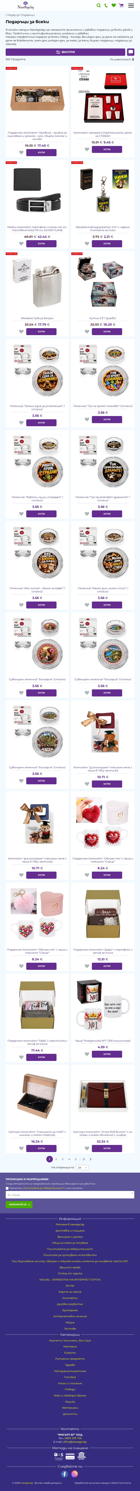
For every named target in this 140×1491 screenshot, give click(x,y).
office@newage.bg (75, 1441)
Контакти (70, 1298)
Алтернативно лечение (70, 1316)
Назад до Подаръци (21, 15)
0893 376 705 (73, 1438)
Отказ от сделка (70, 1273)
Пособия (70, 1377)
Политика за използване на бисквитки (70, 1255)
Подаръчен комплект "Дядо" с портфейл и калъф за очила (103, 951)
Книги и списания (70, 1383)
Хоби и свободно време (70, 1395)
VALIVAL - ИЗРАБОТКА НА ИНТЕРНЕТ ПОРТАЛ (70, 1279)
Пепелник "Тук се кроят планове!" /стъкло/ (103, 406)
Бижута (70, 1352)
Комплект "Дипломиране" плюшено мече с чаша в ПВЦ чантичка (102, 769)
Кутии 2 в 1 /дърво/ (103, 318)
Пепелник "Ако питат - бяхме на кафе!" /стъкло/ (37, 590)
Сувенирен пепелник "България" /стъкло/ (37, 679)
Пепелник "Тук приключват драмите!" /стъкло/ (102, 499)
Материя (70, 1346)
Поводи (70, 1389)
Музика (70, 1401)
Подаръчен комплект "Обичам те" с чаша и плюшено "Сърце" (103, 860)
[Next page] (90, 1159)
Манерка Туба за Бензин (37, 318)
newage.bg (26, 1483)
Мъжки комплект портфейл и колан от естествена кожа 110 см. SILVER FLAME (37, 229)
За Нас (70, 1285)
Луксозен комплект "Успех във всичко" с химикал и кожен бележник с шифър (103, 1133)
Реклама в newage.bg (70, 1224)
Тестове (70, 1328)
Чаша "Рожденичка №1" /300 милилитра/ (103, 1040)
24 (79, 1167)
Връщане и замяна (70, 1236)
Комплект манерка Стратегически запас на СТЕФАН (103, 134)
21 (84, 1159)
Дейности (70, 1414)
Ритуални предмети (70, 1358)
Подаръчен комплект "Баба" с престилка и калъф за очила (37, 1042)
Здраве (70, 1365)
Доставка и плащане (70, 1230)
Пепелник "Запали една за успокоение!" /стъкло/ (37, 408)
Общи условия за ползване (70, 1242)
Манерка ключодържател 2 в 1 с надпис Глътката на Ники (103, 229)
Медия (70, 1322)
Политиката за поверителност (43, 1188)
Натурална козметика (70, 1371)
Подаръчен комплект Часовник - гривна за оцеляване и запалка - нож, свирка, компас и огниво (37, 136)
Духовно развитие (70, 1304)
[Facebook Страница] (64, 1474)
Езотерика (70, 1310)
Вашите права (70, 1267)
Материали (70, 1407)
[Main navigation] (131, 5)
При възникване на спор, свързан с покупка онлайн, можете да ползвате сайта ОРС (70, 1261)
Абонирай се (18, 1204)
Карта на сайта (70, 1291)
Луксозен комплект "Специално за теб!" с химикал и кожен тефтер (37, 1133)
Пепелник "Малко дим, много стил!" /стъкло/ (103, 590)
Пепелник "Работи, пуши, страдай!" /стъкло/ (37, 499)
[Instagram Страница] (74, 1474)
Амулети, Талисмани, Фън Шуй (70, 1340)
